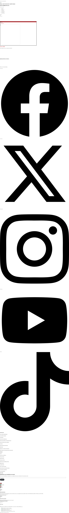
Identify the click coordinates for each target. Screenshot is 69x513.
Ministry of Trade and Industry (4, 448)
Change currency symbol (7, 510)
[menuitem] (0, 487)
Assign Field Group (7, 509)
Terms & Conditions (3, 455)
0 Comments (2, 23)
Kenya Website (44, 481)
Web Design (39, 481)
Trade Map (1, 437)
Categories (3, 11)
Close (1, 489)
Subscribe (2, 479)
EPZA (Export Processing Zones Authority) (6, 450)
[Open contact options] (1, 483)
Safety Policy (2, 458)
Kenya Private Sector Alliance (4, 442)
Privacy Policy (2, 456)
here (22, 506)
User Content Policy (3, 466)
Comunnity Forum (6, 512)
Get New (5, 495)
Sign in (1, 14)
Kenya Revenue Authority (4, 445)
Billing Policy (2, 463)
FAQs (1, 453)
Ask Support (1, 512)
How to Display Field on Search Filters (9, 511)
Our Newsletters (2, 471)
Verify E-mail (1, 495)
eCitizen (1, 443)
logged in (5, 48)
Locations (3, 12)
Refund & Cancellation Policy (4, 461)
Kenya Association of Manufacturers (5, 440)
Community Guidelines (3, 469)
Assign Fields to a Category (8, 508)
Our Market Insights (3, 435)
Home (2, 8)
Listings (3, 10)
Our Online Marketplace (3, 434)
